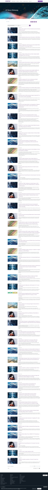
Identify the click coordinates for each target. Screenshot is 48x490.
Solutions (17, 1)
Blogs (8, 21)
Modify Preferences (34, 488)
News (7, 21)
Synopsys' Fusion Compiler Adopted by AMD (25, 451)
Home (6, 19)
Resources (30, 1)
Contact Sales (40, 1)
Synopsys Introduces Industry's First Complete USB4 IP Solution (29, 87)
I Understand (39, 488)
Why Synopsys (13, 1)
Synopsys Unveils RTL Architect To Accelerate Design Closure (28, 367)
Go (29, 25)
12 (37, 466)
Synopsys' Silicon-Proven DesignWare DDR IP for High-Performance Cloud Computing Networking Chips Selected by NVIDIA (28, 116)
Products (21, 1)
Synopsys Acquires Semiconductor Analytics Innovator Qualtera (29, 62)
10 (35, 466)
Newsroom (14, 19)
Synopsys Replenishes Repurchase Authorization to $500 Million (29, 37)
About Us (10, 19)
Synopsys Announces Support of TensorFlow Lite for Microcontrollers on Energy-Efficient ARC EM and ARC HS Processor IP (28, 142)
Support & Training (25, 1)
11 (36, 466)
